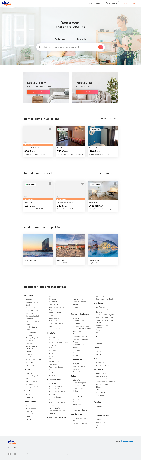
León (28, 417)
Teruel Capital (31, 381)
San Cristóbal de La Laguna (103, 326)
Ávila (28, 406)
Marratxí (76, 426)
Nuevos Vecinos (29, 448)
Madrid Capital (78, 299)
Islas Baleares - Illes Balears (80, 419)
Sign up (98, 3)
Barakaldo (100, 395)
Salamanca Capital (56, 307)
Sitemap (17, 448)
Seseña (52, 413)
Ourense (76, 399)
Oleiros (75, 391)
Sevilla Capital (31, 354)
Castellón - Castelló (80, 337)
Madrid (75, 296)
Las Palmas (100, 307)
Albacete (52, 383)
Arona (98, 333)
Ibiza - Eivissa (101, 296)
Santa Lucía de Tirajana (105, 315)
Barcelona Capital (56, 340)
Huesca (29, 373)
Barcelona (53, 337)
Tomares (29, 362)
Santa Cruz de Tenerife (104, 317)
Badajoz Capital (79, 366)
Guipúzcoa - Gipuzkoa (104, 379)
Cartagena (100, 425)
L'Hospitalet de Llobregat (59, 343)
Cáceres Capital (79, 372)
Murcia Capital (101, 422)
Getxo (98, 390)
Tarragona (53, 364)
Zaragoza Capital (32, 387)
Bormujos (30, 365)
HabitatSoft (55, 454)
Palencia (52, 299)
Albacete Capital (55, 386)
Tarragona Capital (56, 367)
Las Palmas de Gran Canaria (103, 311)
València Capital (79, 345)
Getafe (75, 304)
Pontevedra (77, 405)
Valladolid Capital (56, 324)
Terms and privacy (66, 454)
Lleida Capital (54, 362)
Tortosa (52, 372)
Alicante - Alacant (79, 321)
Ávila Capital (31, 409)
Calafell (52, 375)
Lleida (51, 359)
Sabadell (52, 348)
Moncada (76, 350)
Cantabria (30, 395)
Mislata (75, 356)
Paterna (76, 353)
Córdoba (29, 313)
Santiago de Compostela (82, 386)
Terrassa (52, 345)
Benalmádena (31, 346)
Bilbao (98, 387)
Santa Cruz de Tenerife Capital (104, 321)
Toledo (51, 405)
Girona (52, 353)
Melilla (98, 352)
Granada (29, 319)
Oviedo (98, 409)
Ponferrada (53, 296)
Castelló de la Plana (80, 339)
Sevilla (28, 351)
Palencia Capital (55, 302)
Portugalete (100, 392)
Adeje (98, 330)
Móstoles (76, 307)
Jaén (28, 330)
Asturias (99, 406)
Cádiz (28, 305)
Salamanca (53, 304)
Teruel (28, 379)
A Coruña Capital (79, 383)
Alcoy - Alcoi (77, 331)
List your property (129, 3)
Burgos (29, 411)
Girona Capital (54, 356)
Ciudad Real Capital (57, 391)
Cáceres (76, 369)
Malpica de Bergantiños (82, 388)
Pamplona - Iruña (102, 365)
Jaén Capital (31, 332)
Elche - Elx (77, 323)
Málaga (29, 335)
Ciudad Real (54, 389)
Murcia (98, 420)
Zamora (52, 326)
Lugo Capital (77, 396)
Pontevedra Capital (80, 410)
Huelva (28, 324)
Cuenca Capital (55, 397)
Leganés (76, 310)
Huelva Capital (31, 327)
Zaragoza (29, 384)
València (76, 342)
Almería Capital (32, 302)
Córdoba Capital (32, 316)
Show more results (108, 119)
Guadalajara (54, 400)
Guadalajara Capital (57, 402)
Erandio (99, 398)
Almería (29, 300)
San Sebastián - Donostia (105, 382)
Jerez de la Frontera (33, 311)
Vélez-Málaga (31, 349)
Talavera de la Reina (57, 411)
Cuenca (52, 394)
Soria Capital (54, 318)
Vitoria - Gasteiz (102, 376)
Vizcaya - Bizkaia (102, 384)
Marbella (29, 341)
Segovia (52, 310)
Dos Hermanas (31, 357)
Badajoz (76, 364)
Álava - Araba (101, 373)
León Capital (31, 419)
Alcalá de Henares (79, 302)
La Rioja (99, 341)
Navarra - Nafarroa (103, 362)
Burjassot (76, 347)
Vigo (74, 407)
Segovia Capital (55, 313)
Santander (30, 398)
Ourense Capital (79, 402)
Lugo (74, 394)
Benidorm (76, 334)
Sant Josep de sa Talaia (105, 299)
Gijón (98, 411)
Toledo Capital (54, 408)
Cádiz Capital (31, 308)
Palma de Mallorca (80, 423)
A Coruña (76, 380)
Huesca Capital (32, 376)
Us (9, 448)
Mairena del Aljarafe (33, 360)
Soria (51, 315)
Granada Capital (32, 321)
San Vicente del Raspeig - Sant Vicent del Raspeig (82, 327)
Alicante (76, 318)
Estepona (29, 343)
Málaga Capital (32, 338)
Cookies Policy (76, 454)
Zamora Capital (55, 329)
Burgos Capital (31, 414)
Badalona (53, 351)
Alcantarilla (100, 428)
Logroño (99, 344)
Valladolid (53, 321)
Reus (51, 370)
